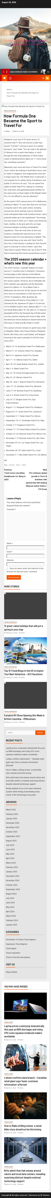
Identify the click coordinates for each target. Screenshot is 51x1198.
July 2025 (10, 845)
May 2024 (10, 907)
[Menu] (10, 78)
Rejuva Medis (11, 972)
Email (9, 552)
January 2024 (11, 925)
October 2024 (11, 885)
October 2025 (11, 832)
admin (8, 131)
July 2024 (10, 898)
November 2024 (12, 880)
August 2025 (11, 841)
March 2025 (11, 863)
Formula (11, 465)
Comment (11, 509)
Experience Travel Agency (16, 944)
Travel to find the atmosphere (18, 957)
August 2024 (11, 894)
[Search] (43, 78)
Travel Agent (11, 948)
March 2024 (11, 916)
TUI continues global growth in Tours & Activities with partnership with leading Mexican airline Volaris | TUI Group (36, 479)
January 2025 (11, 872)
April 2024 (10, 911)
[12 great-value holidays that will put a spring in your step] (25, 606)
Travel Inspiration (10, 111)
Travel (24, 465)
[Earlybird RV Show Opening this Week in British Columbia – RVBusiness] (25, 695)
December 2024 (12, 876)
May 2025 (10, 854)
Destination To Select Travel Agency (21, 939)
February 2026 (12, 814)
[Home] (4, 78)
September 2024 (13, 889)
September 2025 (13, 836)
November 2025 (12, 827)
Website (10, 560)
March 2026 (11, 810)
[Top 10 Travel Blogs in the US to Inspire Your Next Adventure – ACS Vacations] (25, 650)
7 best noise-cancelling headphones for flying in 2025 (15, 475)
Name (10, 543)
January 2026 (11, 818)
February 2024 (12, 920)
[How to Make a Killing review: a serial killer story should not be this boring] (25, 1105)
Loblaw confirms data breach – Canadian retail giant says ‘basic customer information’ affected (25, 762)
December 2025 (12, 823)
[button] (10, 78)
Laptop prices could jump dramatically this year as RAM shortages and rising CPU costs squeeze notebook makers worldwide (25, 751)
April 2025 (10, 858)
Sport (18, 465)
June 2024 (10, 903)
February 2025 (12, 867)
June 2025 (10, 849)
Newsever (33, 1195)
